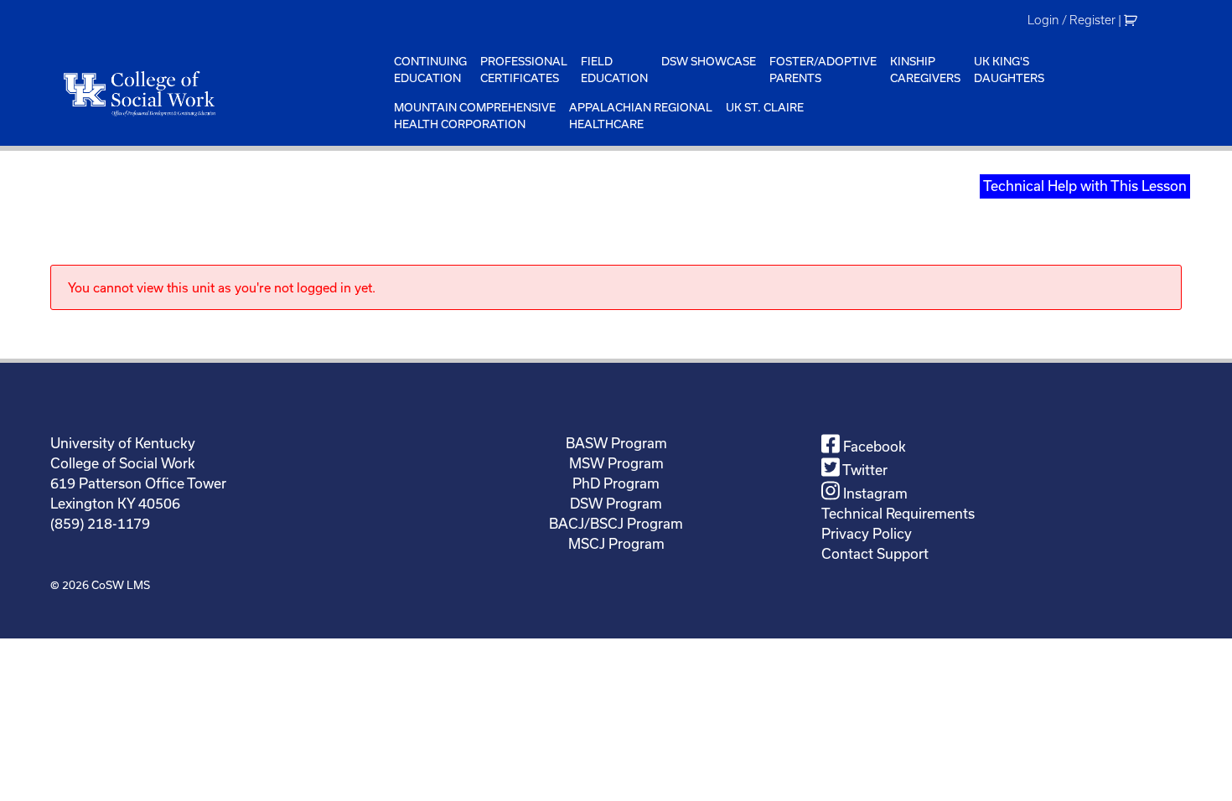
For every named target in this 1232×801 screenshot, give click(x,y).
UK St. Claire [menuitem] (765, 107)
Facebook (873, 446)
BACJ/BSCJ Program (616, 523)
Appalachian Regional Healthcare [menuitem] (640, 116)
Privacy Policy (866, 533)
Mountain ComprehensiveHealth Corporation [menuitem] (475, 116)
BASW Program (616, 443)
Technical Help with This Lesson (1085, 186)
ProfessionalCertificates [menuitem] (523, 69)
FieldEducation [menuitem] (614, 69)
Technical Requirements (898, 513)
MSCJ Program (616, 543)
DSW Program (616, 503)
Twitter (864, 470)
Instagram (874, 493)
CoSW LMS (120, 585)
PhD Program (616, 483)
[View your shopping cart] (1132, 20)
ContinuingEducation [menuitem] (430, 69)
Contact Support (875, 553)
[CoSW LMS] (219, 93)
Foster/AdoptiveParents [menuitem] (823, 69)
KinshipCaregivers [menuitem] (925, 69)
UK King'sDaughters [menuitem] (1009, 69)
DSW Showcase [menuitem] (708, 61)
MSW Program (616, 463)
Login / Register (1072, 20)
